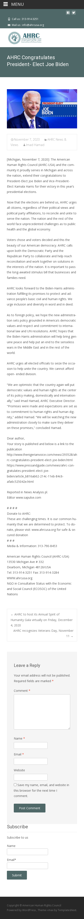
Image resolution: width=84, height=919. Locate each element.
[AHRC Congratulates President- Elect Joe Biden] (42, 108)
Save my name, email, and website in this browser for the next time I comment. (41, 790)
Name (19, 738)
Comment (22, 691)
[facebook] (68, 14)
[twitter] (74, 14)
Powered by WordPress (21, 910)
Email (19, 754)
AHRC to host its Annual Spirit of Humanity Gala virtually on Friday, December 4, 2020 (42, 619)
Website (19, 770)
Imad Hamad (35, 145)
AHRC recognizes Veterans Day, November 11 (43, 633)
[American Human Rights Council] (21, 36)
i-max (50, 910)
